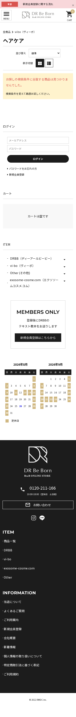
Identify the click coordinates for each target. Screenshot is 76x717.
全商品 (7, 32)
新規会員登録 (13, 629)
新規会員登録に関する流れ (38, 4)
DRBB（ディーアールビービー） (31, 258)
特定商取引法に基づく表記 (21, 665)
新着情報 (10, 647)
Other (8, 577)
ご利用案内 (11, 620)
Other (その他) (20, 273)
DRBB (8, 550)
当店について (13, 602)
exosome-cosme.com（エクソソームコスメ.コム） (34, 283)
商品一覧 (10, 541)
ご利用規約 (11, 674)
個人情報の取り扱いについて (23, 656)
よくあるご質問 (14, 611)
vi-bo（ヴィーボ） (25, 32)
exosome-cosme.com (19, 568)
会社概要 (10, 638)
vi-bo (7, 559)
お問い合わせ (38, 504)
